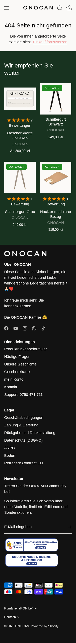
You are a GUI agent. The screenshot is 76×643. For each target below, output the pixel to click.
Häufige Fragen (17, 357)
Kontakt (10, 387)
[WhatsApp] (34, 328)
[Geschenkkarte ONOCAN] (20, 99)
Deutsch (10, 617)
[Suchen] (59, 8)
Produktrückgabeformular (25, 349)
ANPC (9, 448)
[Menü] (6, 8)
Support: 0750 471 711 (23, 394)
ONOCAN (22, 626)
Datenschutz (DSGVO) (23, 440)
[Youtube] (16, 328)
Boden (9, 455)
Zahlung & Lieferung (21, 425)
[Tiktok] (43, 328)
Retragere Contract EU (23, 463)
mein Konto (13, 379)
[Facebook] (6, 328)
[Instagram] (25, 328)
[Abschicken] (70, 527)
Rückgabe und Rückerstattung (29, 433)
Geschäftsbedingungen (23, 417)
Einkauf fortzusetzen (50, 42)
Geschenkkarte (17, 372)
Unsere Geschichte (20, 364)
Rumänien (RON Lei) (18, 608)
